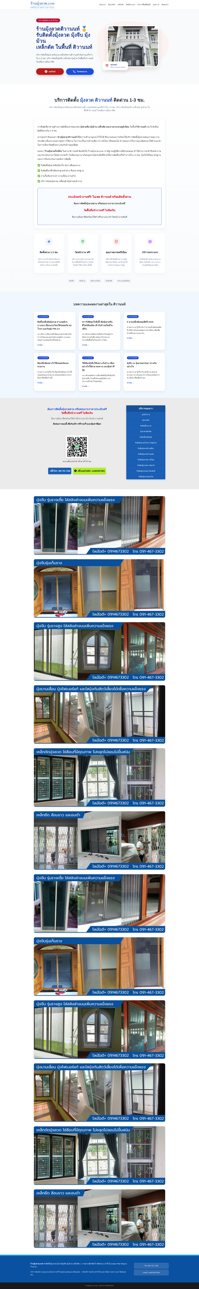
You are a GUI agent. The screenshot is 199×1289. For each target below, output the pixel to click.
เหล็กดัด (121, 5)
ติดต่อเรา (165, 5)
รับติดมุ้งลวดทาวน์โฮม (146, 460)
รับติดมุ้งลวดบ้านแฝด (146, 454)
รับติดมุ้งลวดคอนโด (145, 477)
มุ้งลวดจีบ (111, 5)
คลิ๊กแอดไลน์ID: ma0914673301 (91, 471)
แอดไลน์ (52, 72)
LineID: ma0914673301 (151, 1272)
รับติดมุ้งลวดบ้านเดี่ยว (146, 448)
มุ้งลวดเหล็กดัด (145, 431)
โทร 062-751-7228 (151, 1266)
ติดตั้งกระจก (130, 5)
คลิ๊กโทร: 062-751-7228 (60, 471)
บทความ (156, 5)
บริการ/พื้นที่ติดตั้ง (144, 5)
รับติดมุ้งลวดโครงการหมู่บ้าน (146, 443)
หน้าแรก (102, 5)
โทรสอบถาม (82, 72)
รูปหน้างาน (146, 414)
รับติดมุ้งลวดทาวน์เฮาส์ (145, 465)
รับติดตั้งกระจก (145, 426)
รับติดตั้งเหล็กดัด (146, 437)
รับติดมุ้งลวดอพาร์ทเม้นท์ (145, 471)
